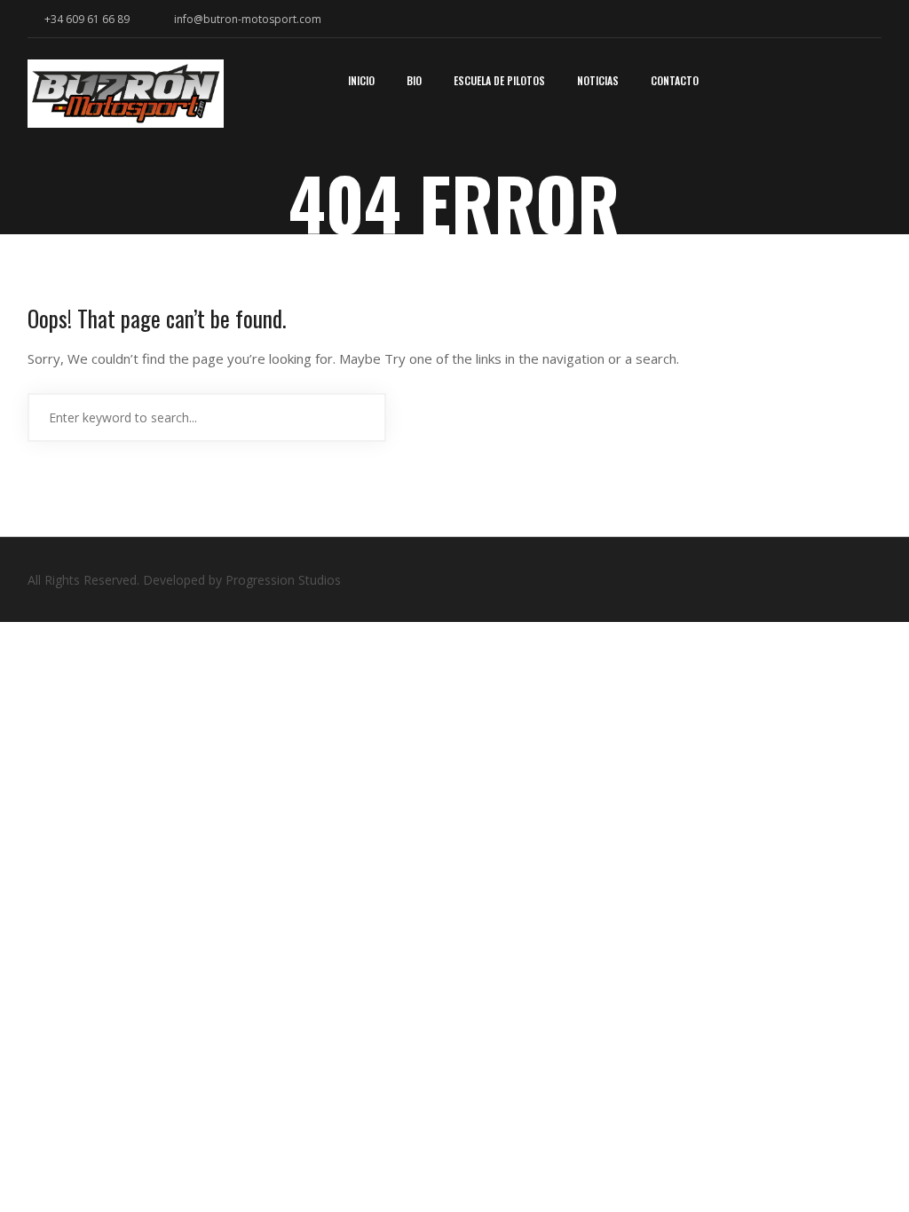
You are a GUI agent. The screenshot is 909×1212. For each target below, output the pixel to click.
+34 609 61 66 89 (86, 19)
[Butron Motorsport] (126, 99)
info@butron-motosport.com (247, 19)
